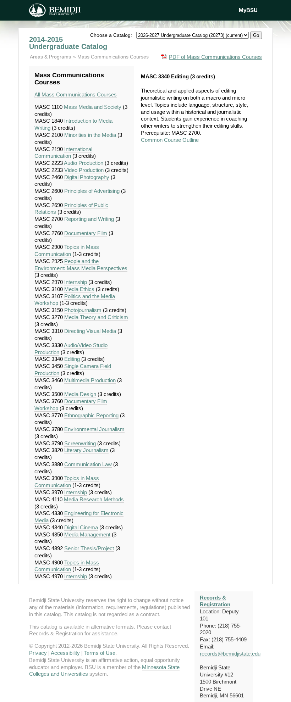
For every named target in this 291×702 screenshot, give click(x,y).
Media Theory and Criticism (96, 317)
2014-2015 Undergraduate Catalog (68, 42)
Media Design (80, 394)
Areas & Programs (51, 57)
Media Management (87, 534)
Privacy (38, 653)
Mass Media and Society (92, 107)
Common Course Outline (170, 140)
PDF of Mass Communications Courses (215, 57)
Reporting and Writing (89, 219)
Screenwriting (80, 443)
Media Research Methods (94, 499)
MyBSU (248, 10)
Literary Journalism (86, 450)
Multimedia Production (90, 380)
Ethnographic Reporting (91, 415)
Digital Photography (86, 177)
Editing (72, 359)
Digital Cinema (81, 527)
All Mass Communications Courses (75, 94)
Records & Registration (215, 601)
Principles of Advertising (92, 191)
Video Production (84, 170)
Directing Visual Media (90, 331)
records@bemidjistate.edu (230, 654)
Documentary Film (85, 233)
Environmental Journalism (94, 429)
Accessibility (65, 653)
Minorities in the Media (90, 135)
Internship (75, 282)
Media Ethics (79, 289)
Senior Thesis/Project (89, 548)
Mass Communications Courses (113, 57)
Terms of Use (99, 653)
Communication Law (88, 464)
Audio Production (83, 163)
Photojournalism (82, 310)
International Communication (63, 152)
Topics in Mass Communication (66, 250)
